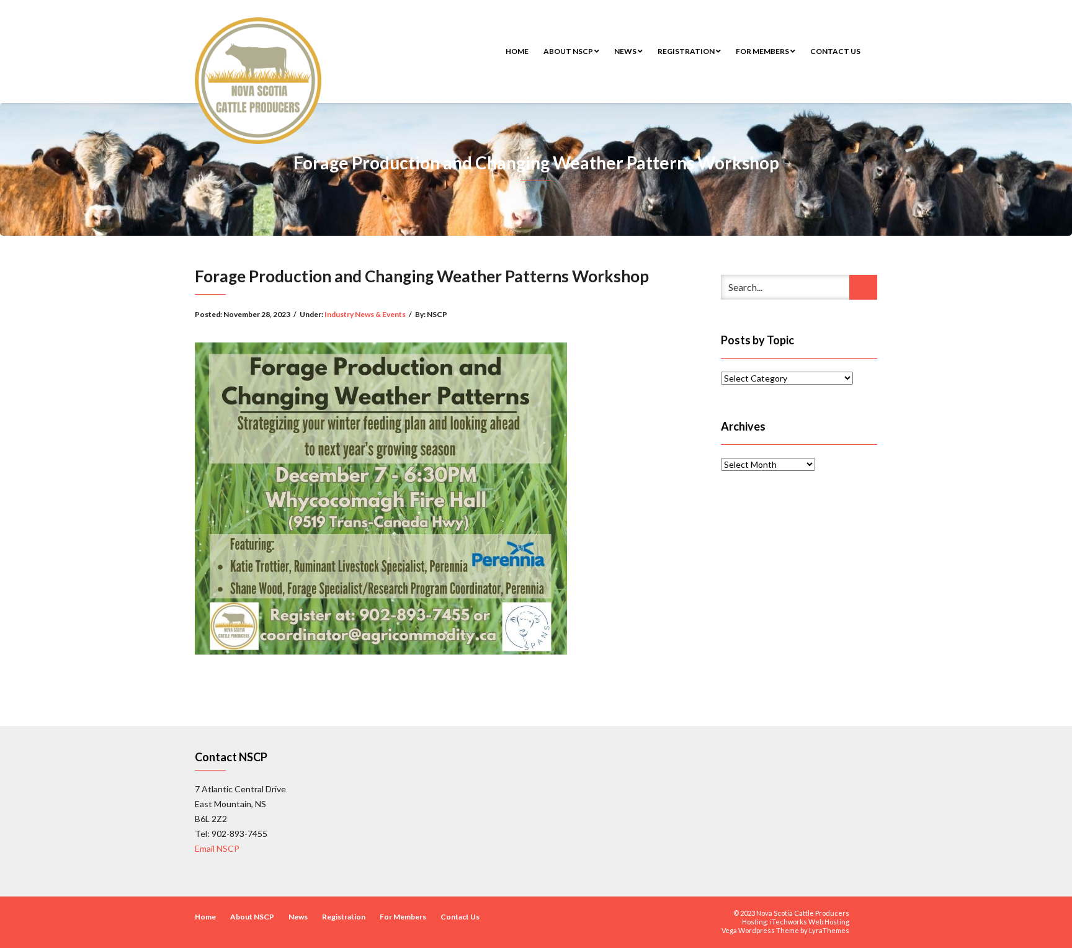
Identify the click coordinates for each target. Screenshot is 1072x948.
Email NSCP (217, 848)
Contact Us (835, 51)
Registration (687, 51)
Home (517, 51)
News (626, 51)
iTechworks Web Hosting (809, 922)
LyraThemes (829, 930)
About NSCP (568, 51)
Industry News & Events (365, 314)
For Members (763, 51)
